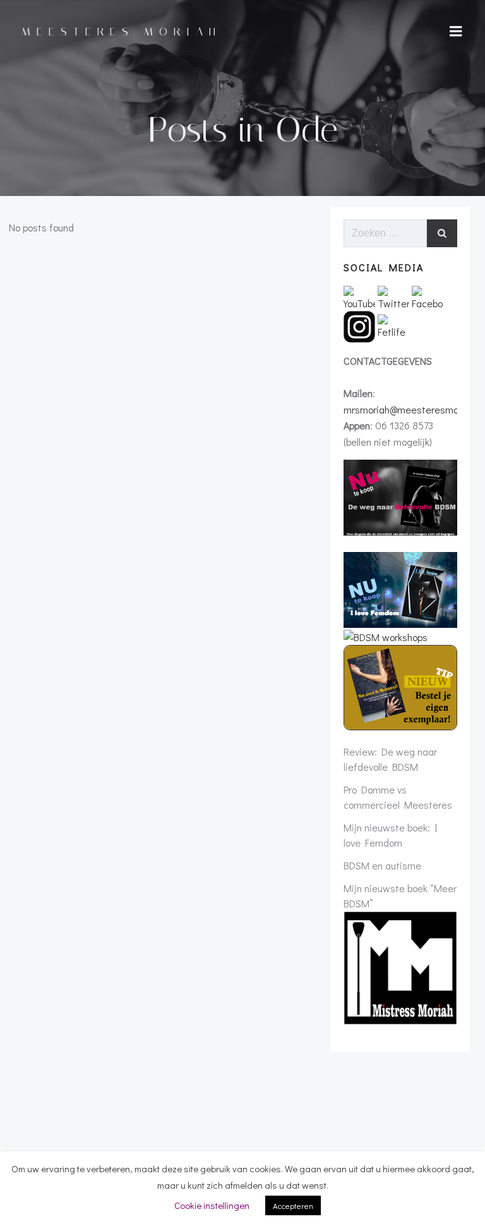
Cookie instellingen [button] (211, 1205)
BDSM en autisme (382, 865)
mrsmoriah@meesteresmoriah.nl (414, 409)
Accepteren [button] (293, 1205)
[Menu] (456, 31)
